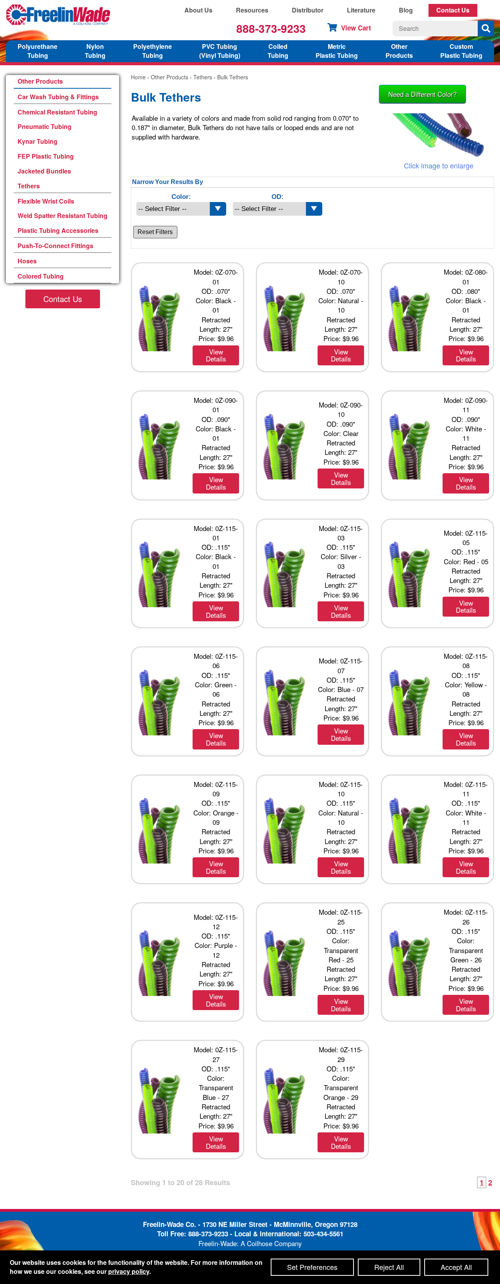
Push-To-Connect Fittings (55, 245)
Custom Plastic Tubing (461, 51)
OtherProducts (399, 51)
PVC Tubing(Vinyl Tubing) (219, 51)
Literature (361, 9)
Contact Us (453, 9)
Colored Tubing (41, 276)
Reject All (389, 1267)
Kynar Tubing (37, 141)
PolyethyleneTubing (152, 51)
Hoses (27, 260)
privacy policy (128, 1271)
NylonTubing (95, 51)
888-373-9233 (271, 28)
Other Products (40, 81)
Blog (406, 9)
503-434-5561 (323, 1233)
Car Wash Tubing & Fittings (58, 96)
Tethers (29, 185)
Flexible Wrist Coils (46, 201)
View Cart (356, 27)
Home (138, 77)
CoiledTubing (278, 51)
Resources (252, 9)
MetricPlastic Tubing (337, 51)
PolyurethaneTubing (37, 51)
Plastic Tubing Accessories (58, 230)
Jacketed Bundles (44, 170)
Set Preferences (312, 1267)
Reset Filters (155, 232)
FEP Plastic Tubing (46, 156)
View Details (216, 355)
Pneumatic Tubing (44, 126)
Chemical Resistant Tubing (57, 111)
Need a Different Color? (422, 94)
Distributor (307, 9)
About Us (198, 9)
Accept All (456, 1267)
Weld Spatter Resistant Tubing (62, 215)
